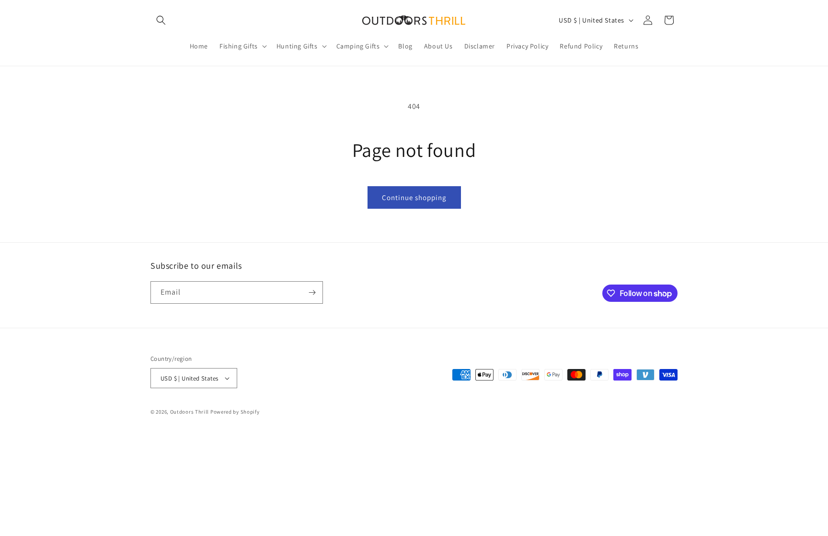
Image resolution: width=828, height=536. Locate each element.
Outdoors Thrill (189, 411)
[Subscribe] (311, 292)
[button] (161, 20)
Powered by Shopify (235, 411)
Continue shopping (414, 197)
